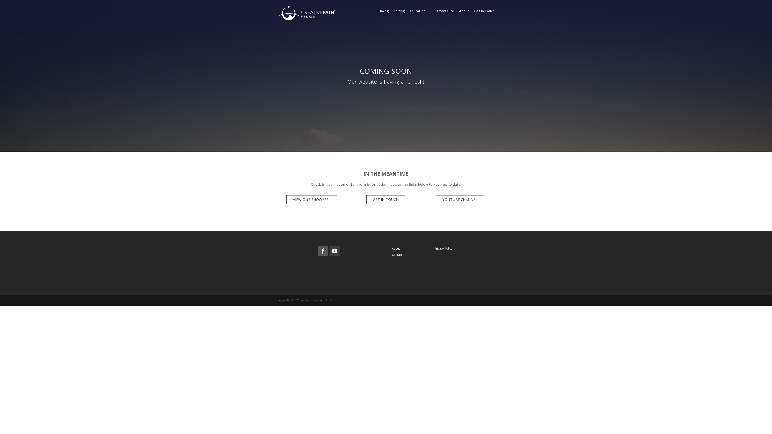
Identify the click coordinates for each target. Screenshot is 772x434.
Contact (397, 255)
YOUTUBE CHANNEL (459, 199)
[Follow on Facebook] (323, 251)
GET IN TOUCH (386, 199)
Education (417, 11)
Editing (399, 11)
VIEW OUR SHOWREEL (312, 199)
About (464, 11)
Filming (383, 11)
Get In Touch (484, 11)
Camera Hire (444, 11)
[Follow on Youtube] (335, 251)
